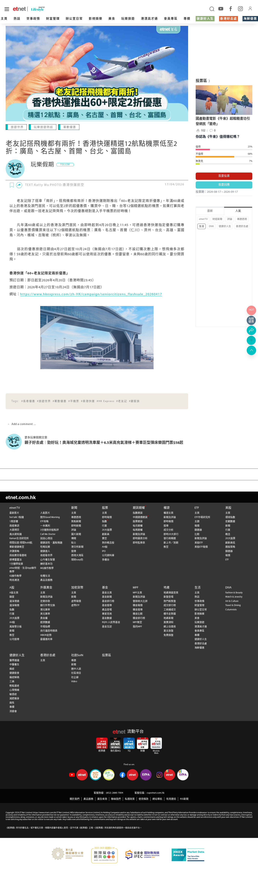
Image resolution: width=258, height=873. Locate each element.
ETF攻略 (44, 521)
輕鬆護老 (14, 686)
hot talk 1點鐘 (16, 517)
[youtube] (221, 8)
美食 (111, 18)
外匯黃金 (46, 587)
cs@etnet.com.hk (155, 793)
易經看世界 (46, 555)
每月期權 (138, 526)
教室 (166, 547)
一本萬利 (45, 526)
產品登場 (107, 609)
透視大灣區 (77, 555)
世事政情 (33, 18)
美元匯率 (45, 614)
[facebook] (231, 8)
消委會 (13, 711)
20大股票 (107, 530)
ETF (197, 507)
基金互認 (107, 626)
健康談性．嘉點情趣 (51, 543)
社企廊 (75, 677)
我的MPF (137, 626)
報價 (197, 526)
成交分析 (168, 530)
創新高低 (230, 543)
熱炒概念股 (108, 543)
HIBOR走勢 (46, 635)
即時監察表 (139, 543)
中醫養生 (14, 664)
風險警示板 (15, 626)
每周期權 (138, 530)
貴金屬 (44, 618)
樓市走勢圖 (170, 614)
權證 (167, 507)
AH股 (104, 547)
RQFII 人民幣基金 (111, 622)
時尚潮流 (14, 580)
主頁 (4, 18)
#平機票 (73, 401)
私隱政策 (130, 799)
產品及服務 (46, 580)
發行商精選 (170, 538)
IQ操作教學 (15, 576)
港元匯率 (45, 609)
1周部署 (13, 521)
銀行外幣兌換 (47, 605)
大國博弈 (14, 530)
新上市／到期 (171, 543)
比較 (197, 534)
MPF (135, 587)
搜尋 (73, 551)
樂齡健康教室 (16, 547)
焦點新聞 (76, 521)
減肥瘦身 (14, 698)
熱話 (17, 18)
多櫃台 (105, 559)
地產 (167, 587)
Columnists (231, 609)
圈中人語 (76, 669)
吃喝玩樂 (45, 547)
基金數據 (107, 618)
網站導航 (157, 799)
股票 (105, 507)
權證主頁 (168, 513)
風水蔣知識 (15, 534)
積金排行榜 (139, 618)
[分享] (19, 185)
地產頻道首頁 (171, 592)
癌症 (11, 669)
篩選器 (198, 530)
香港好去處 (228, 18)
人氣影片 (45, 513)
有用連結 (171, 799)
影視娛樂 (95, 18)
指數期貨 (138, 513)
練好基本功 (46, 564)
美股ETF (199, 543)
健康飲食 (14, 673)
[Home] (19, 9)
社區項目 (76, 673)
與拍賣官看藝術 (18, 555)
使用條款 (143, 799)
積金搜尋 (138, 609)
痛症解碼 (14, 677)
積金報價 (138, 605)
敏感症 (13, 694)
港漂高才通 (149, 18)
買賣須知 (168, 622)
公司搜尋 (14, 639)
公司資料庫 (108, 555)
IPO (104, 551)
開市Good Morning (50, 517)
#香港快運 (88, 401)
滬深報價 (14, 605)
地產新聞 (168, 618)
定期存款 (45, 601)
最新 (210, 211)
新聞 (74, 507)
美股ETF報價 (201, 547)
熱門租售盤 (170, 601)
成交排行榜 (170, 605)
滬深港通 (14, 601)
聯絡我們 (116, 799)
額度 (11, 597)
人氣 (238, 211)
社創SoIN (77, 655)
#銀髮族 (134, 401)
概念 (227, 534)
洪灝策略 (14, 551)
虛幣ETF (75, 605)
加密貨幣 (77, 587)
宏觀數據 (230, 521)
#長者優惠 (28, 401)
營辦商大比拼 (140, 601)
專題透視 (242, 219)
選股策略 (230, 547)
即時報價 (107, 517)
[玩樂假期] (15, 168)
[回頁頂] (251, 350)
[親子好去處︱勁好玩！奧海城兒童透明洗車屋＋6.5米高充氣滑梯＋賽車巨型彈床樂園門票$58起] (15, 442)
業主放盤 (168, 631)
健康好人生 (205, 18)
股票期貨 (138, 521)
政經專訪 (14, 526)
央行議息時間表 (48, 631)
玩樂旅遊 (128, 18)
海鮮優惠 (250, 18)
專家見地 (107, 614)
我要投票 (224, 176)
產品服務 (88, 799)
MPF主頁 (137, 592)
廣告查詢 (102, 799)
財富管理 (53, 18)
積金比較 (138, 614)
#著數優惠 (59, 401)
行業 (104, 526)
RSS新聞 (184, 799)
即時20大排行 (171, 534)
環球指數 (230, 517)
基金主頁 (107, 592)
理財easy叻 (77, 559)
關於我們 (75, 799)
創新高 (105, 534)
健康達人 (45, 551)
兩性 (11, 703)
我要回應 (224, 184)
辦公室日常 (74, 18)
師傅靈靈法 (15, 559)
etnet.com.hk (21, 497)
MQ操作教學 (47, 568)
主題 (197, 521)
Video (74, 681)
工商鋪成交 (170, 609)
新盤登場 (168, 597)
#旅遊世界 (44, 401)
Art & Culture (232, 601)
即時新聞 (76, 526)
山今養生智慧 (47, 559)
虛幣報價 (76, 601)
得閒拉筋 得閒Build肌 (20, 543)
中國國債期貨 (140, 517)
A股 (11, 587)
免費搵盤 (168, 635)
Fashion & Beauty (234, 592)
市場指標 (45, 626)
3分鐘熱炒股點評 (49, 530)
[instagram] (240, 8)
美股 (228, 507)
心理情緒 (14, 690)
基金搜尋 (107, 605)
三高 (11, 681)
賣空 (104, 538)
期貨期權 (139, 507)
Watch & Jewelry (233, 597)
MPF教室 (137, 622)
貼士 (73, 543)
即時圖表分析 (140, 538)
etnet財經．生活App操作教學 (22, 570)
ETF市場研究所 (202, 517)
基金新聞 (107, 597)
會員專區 (171, 18)
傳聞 (73, 538)
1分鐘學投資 (16, 564)
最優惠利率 (46, 639)
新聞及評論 (139, 534)
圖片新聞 (76, 534)
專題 (73, 660)
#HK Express (105, 401)
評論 (229, 219)
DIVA (211, 226)
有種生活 (45, 576)
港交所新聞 (77, 547)
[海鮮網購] (251, 320)
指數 (104, 521)
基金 (105, 587)
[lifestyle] (46, 9)
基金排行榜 (108, 601)
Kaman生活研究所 (19, 538)
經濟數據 (45, 622)
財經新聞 (217, 219)
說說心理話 (46, 538)
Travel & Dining (233, 605)
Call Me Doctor (47, 534)
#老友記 (121, 401)
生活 (201, 226)
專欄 (187, 18)
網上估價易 (170, 626)
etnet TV (203, 219)
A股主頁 (13, 592)
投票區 (106, 655)
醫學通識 (14, 660)
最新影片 (14, 513)
